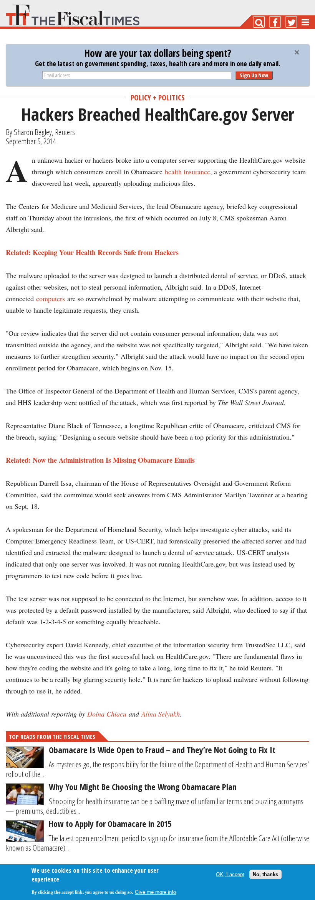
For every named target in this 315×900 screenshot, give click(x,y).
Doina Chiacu (106, 713)
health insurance (187, 171)
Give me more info (155, 892)
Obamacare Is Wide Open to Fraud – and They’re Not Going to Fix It (162, 749)
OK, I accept (230, 874)
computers (50, 298)
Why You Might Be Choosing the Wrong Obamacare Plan (143, 786)
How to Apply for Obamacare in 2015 (110, 823)
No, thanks (265, 874)
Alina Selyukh (160, 713)
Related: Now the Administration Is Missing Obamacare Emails (100, 460)
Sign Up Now (254, 75)
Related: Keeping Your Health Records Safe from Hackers (92, 252)
